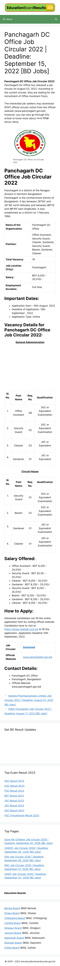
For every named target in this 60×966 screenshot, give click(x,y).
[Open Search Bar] (56, 19)
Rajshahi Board (13, 942)
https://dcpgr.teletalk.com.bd (21, 629)
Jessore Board (12, 932)
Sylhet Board (11, 947)
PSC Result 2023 (14, 790)
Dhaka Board (12, 913)
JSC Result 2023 (14, 800)
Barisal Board (12, 908)
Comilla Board (12, 923)
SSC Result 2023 (14, 781)
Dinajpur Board (13, 928)
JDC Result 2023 (14, 805)
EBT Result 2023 (14, 795)
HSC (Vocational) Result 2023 (21, 815)
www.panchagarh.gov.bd (37, 657)
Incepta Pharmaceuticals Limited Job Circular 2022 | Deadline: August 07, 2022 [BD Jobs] (28, 700)
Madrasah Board (14, 937)
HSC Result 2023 (14, 785)
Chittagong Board (14, 918)
